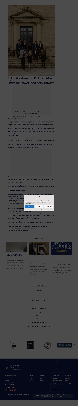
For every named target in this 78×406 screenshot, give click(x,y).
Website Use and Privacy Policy (38, 209)
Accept (29, 206)
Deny (39, 206)
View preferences (48, 206)
